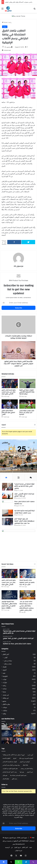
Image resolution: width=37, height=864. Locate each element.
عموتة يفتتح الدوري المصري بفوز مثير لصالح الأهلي (8, 412)
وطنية (4, 713)
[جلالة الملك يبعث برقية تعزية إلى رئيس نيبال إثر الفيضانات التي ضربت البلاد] (30, 733)
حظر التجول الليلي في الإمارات (10, 768)
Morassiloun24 (20, 844)
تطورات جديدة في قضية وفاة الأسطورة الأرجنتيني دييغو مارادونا (26, 392)
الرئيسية (7, 847)
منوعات (5, 707)
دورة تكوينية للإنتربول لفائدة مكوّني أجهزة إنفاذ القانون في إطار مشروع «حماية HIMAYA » (9, 604)
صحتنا (4, 692)
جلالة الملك (25, 765)
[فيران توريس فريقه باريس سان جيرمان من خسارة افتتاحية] (27, 404)
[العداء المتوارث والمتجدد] (30, 740)
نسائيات (5, 710)
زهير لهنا (22, 772)
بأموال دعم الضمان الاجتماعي (10, 761)
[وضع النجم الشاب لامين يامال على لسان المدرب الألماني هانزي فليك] (10, 383)
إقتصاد (4, 667)
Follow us (4, 784)
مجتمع (4, 701)
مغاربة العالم (6, 704)
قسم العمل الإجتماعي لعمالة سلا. (18, 775)
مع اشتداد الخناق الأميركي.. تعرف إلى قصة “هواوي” (24, 495)
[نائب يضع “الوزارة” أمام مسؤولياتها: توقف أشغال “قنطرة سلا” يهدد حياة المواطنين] (7, 521)
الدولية (4, 670)
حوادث (5, 679)
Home (5, 22)
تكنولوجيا (5, 676)
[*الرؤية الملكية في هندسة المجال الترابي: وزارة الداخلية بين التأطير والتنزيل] (7, 486)
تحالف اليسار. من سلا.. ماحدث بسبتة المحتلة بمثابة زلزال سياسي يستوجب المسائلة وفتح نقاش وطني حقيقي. (27, 605)
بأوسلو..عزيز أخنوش (25, 761)
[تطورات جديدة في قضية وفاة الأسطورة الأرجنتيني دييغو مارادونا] (27, 383)
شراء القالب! (18, 850)
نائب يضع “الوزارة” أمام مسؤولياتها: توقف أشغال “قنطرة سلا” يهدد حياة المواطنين (24, 521)
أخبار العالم (6, 654)
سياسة (5, 688)
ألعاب (5, 657)
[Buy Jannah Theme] (18, 16)
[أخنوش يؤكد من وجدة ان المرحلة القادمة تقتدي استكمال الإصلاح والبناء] (18, 740)
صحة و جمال (8, 664)
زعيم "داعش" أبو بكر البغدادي (10, 772)
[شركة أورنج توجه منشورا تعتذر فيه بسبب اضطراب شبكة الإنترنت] (7, 513)
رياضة (10, 22)
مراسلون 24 (8, 47)
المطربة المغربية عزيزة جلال (26, 758)
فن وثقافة (5, 698)
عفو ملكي (5, 775)
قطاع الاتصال (6, 778)
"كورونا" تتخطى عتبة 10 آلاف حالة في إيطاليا (14, 755)
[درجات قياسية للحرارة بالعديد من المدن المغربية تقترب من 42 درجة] (27, 573)
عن (12, 847)
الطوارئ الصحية (6, 758)
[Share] (14, 242)
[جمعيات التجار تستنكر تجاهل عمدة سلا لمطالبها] (7, 504)
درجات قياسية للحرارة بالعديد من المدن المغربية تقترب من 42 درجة (27, 582)
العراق (14, 758)
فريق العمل (17, 847)
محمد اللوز (14, 778)
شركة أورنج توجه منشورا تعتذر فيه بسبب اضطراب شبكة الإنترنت (24, 511)
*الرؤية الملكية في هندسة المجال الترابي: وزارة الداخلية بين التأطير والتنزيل (24, 486)
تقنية (4, 673)
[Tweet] (28, 242)
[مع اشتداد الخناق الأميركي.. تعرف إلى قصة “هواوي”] (7, 496)
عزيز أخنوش (30, 772)
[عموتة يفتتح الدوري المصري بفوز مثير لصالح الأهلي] (10, 404)
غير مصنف (6, 695)
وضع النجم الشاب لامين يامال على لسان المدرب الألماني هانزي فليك (8, 392)
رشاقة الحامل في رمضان (27, 768)
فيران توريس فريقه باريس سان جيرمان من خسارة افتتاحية (26, 412)
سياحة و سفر (8, 660)
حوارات (5, 682)
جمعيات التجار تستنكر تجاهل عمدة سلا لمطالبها (24, 502)
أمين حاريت (30, 755)
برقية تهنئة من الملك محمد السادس (11, 765)
